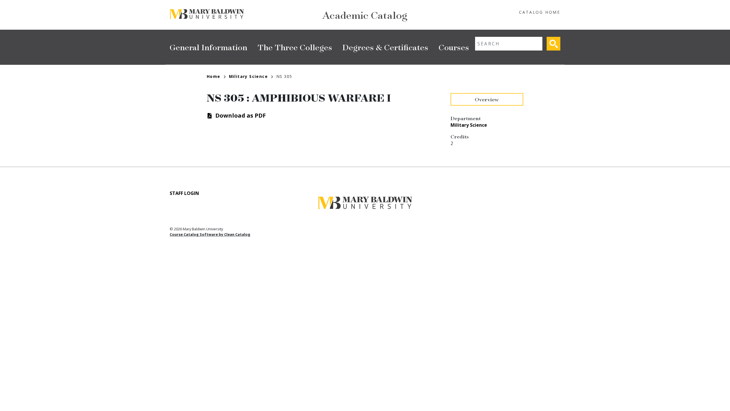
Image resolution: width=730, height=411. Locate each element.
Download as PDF (240, 115)
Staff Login (184, 193)
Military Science (248, 76)
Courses (454, 47)
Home (213, 76)
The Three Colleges (294, 47)
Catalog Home (539, 12)
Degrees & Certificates (385, 47)
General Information (208, 47)
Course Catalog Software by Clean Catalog (210, 234)
